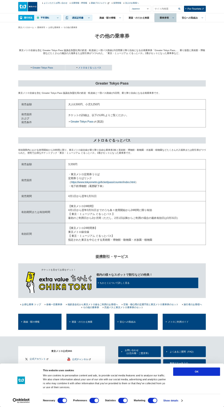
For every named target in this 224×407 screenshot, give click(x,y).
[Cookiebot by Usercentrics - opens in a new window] (21, 400)
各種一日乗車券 (54, 304)
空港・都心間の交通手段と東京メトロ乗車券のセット (150, 304)
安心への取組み (128, 321)
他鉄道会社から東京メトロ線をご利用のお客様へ (93, 304)
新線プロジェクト (99, 3)
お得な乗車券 (54, 27)
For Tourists (194, 8)
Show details (170, 400)
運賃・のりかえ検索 (82, 321)
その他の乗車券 (91, 307)
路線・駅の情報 (31, 321)
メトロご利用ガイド (178, 321)
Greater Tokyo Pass (42, 67)
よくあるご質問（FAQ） (182, 351)
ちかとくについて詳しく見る (115, 283)
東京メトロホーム (26, 27)
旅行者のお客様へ (193, 304)
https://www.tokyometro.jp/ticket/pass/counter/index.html (103, 182)
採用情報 (117, 3)
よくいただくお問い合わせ (55, 3)
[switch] (94, 400)
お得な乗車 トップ (31, 304)
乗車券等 (41, 27)
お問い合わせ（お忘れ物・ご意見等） (137, 351)
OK (197, 371)
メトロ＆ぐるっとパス (89, 67)
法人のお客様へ (132, 3)
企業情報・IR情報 (79, 3)
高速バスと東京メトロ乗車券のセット (123, 307)
